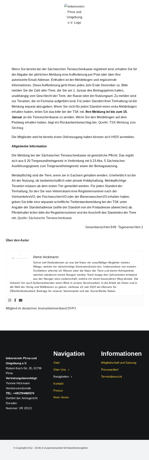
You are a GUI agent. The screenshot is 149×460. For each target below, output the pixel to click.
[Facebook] (15, 301)
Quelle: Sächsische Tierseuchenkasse (44, 218)
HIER (115, 137)
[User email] (20, 301)
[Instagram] (9, 301)
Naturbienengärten (77, 448)
